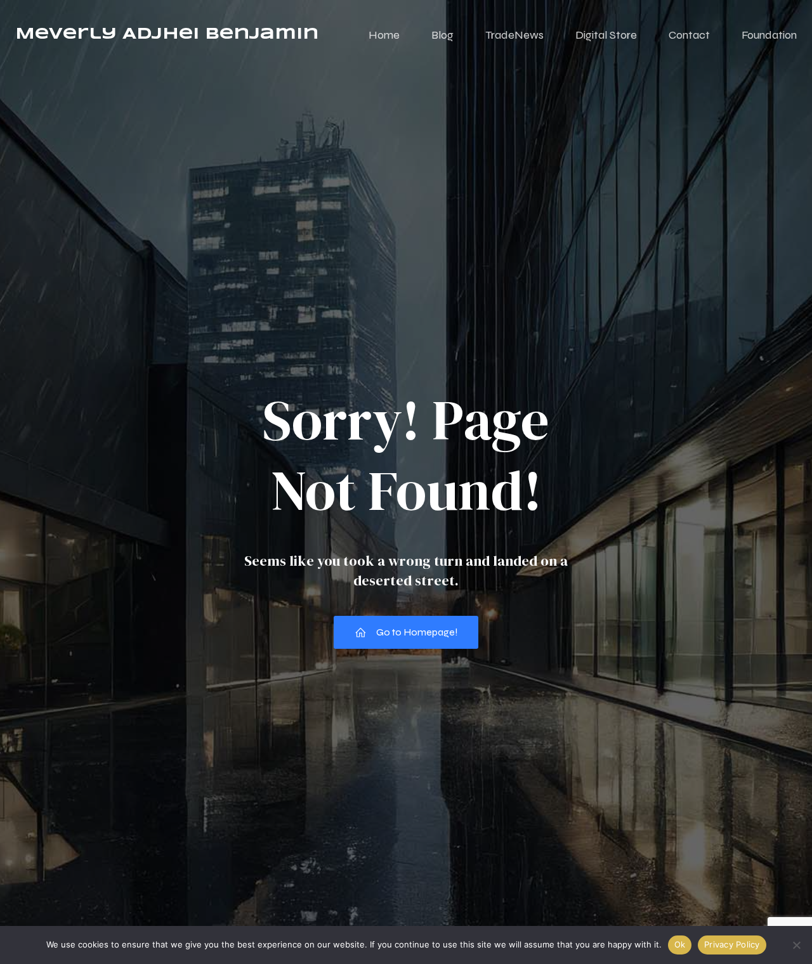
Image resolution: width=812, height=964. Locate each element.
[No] (796, 945)
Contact (689, 35)
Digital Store (606, 35)
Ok (680, 944)
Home (384, 35)
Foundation (769, 35)
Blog (442, 35)
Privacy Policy (732, 944)
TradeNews (514, 35)
